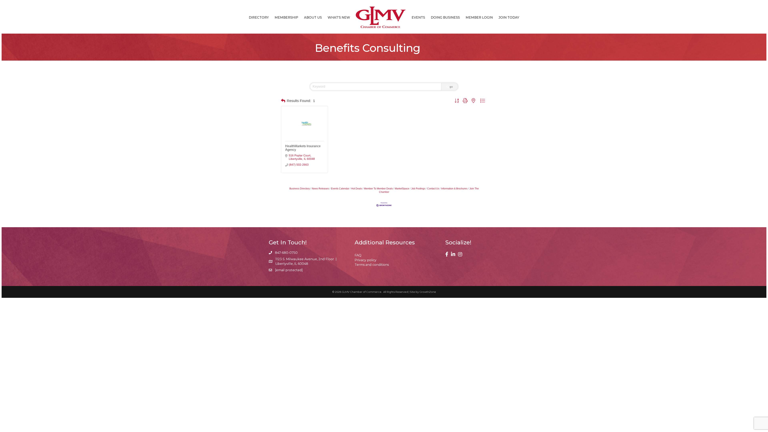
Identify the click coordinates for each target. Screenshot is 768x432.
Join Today (509, 17)
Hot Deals (356, 188)
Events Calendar (340, 188)
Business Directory (299, 188)
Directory (259, 17)
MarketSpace (402, 188)
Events (418, 17)
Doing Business (445, 17)
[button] (283, 101)
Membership (286, 17)
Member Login (479, 17)
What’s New (339, 17)
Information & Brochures (454, 188)
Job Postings (418, 188)
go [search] (451, 86)
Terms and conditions (372, 265)
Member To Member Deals (378, 188)
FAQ (358, 255)
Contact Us (433, 188)
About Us (313, 17)
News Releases (320, 188)
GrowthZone (427, 291)
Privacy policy (365, 260)
